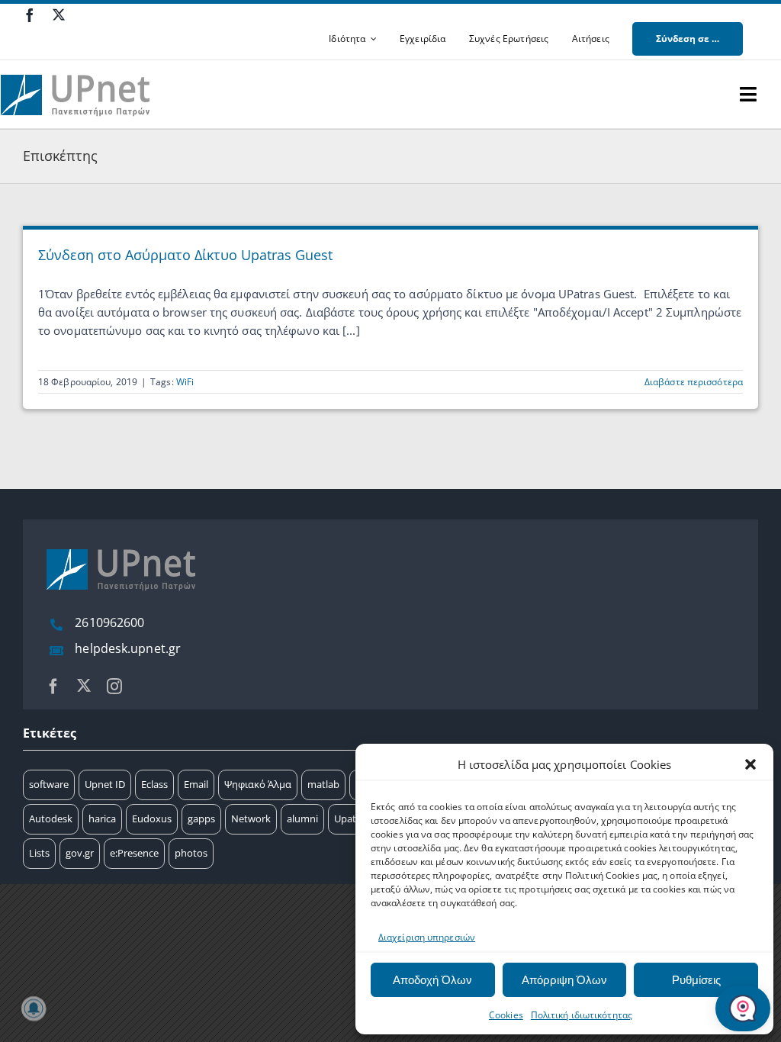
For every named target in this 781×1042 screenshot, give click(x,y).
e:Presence (134, 853)
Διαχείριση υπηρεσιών (426, 937)
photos (191, 853)
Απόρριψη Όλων (564, 979)
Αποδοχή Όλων (432, 979)
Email (196, 784)
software (49, 784)
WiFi (185, 381)
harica (102, 818)
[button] (750, 764)
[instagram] (114, 686)
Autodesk (50, 818)
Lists (39, 853)
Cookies (506, 1014)
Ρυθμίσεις (696, 979)
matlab (323, 784)
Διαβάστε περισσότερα (693, 381)
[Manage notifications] (33, 1008)
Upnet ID (105, 784)
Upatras (352, 818)
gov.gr (80, 853)
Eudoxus (152, 818)
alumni (302, 818)
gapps (201, 818)
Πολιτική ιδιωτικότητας (581, 1014)
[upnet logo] (77, 65)
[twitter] (59, 14)
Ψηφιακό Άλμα (257, 784)
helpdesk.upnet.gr (128, 648)
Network (251, 818)
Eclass (154, 784)
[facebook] (30, 15)
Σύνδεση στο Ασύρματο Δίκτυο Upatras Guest (185, 255)
